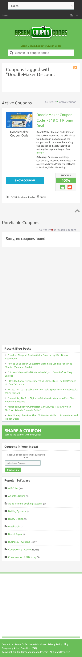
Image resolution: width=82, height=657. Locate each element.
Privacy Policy (55, 644)
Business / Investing (58, 157)
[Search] (12, 53)
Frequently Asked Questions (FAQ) (20, 648)
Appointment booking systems (25, 503)
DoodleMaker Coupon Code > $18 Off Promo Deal (54, 120)
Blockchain (14, 526)
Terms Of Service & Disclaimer (30, 644)
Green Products (56, 164)
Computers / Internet (47, 160)
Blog (66, 644)
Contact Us (7, 644)
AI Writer (13, 488)
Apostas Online (16, 496)
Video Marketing (57, 167)
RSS (71, 15)
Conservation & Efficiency (22, 557)
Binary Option (15, 518)
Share (43, 197)
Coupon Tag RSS (75, 68)
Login (5, 15)
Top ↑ (76, 211)
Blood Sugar (15, 534)
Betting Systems (17, 511)
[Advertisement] (41, 298)
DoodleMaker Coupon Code (19, 133)
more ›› (40, 152)
